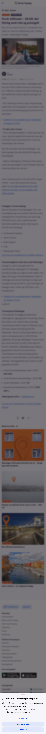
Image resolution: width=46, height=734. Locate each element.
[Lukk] (23, 694)
